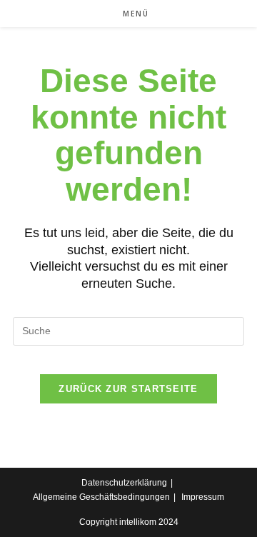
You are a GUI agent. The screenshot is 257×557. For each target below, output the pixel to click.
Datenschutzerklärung (124, 483)
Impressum (202, 497)
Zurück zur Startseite (128, 388)
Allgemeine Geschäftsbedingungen (101, 497)
